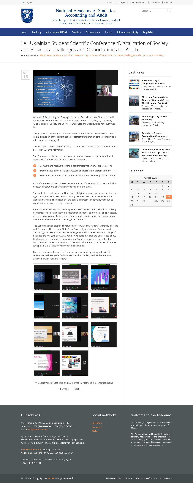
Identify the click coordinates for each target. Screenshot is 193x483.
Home (24, 32)
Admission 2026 (113, 478)
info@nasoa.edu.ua (37, 429)
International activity (127, 32)
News (33, 55)
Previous (63, 388)
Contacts (168, 2)
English (29, 2)
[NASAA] (33, 15)
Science (108, 32)
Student (110, 2)
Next (78, 388)
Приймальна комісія (31, 449)
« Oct (131, 177)
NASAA (50, 478)
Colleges (121, 2)
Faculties (76, 32)
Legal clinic (148, 32)
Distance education (138, 2)
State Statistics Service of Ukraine (96, 23)
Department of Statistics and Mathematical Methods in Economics (72, 382)
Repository (155, 2)
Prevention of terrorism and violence (154, 478)
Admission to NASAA (56, 32)
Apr (25, 73)
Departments (93, 32)
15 (25, 76)
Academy (36, 32)
